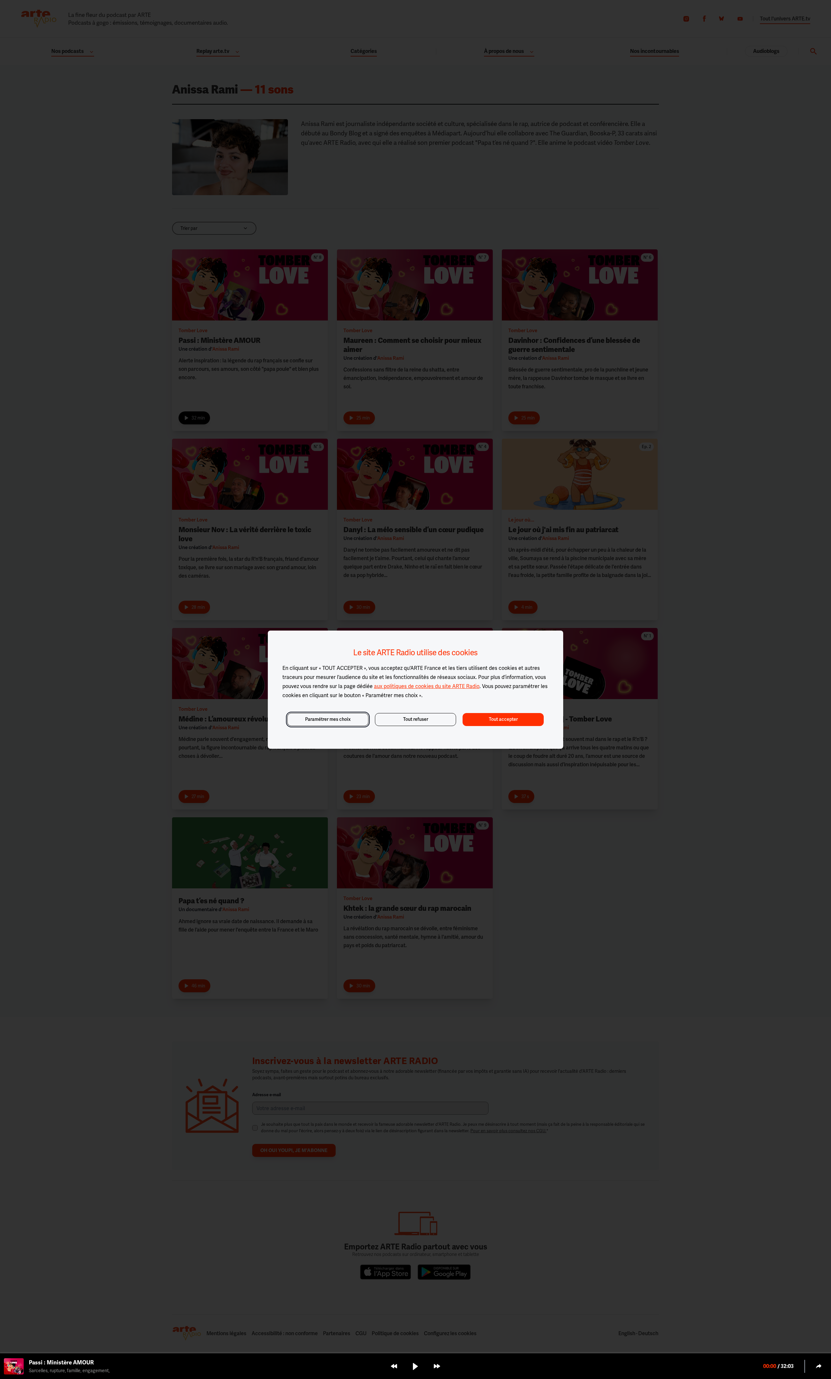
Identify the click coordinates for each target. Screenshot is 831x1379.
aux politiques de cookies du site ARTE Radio (426, 686)
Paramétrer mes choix (328, 719)
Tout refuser (415, 719)
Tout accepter (503, 719)
